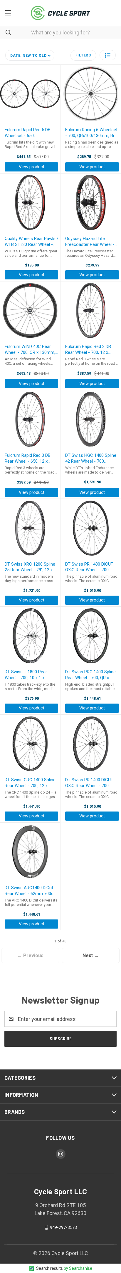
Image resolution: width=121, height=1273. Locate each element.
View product (31, 166)
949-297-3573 (63, 1227)
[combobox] (60, 32)
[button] (108, 55)
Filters (83, 55)
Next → (91, 955)
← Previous (30, 955)
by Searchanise (78, 1268)
